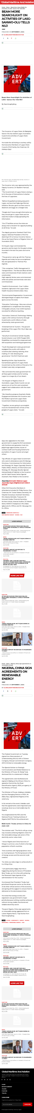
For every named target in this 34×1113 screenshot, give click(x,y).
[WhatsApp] (15, 38)
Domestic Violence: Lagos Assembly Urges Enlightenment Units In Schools (16, 483)
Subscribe (27, 1104)
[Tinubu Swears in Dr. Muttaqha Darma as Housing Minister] (17, 613)
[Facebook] (3, 38)
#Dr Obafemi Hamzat (8, 515)
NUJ (21, 515)
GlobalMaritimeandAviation (14, 34)
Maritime (6, 524)
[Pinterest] (11, 38)
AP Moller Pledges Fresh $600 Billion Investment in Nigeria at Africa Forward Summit (17, 527)
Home (3, 7)
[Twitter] (7, 38)
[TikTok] (7, 1080)
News (8, 7)
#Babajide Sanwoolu (12, 512)
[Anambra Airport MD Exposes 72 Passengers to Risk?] (17, 639)
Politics (5, 559)
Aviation (5, 548)
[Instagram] (5, 1080)
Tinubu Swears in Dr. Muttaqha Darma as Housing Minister (17, 539)
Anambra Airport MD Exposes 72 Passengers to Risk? (14, 550)
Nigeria (17, 515)
